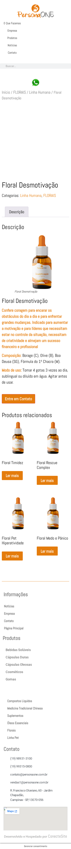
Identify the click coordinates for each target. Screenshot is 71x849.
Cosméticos (14, 672)
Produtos (12, 38)
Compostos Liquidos (19, 701)
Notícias (12, 45)
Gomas (11, 679)
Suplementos (15, 715)
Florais (11, 730)
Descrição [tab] (16, 211)
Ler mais (12, 475)
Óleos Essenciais (17, 723)
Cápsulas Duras (17, 657)
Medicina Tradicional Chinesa (25, 708)
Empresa (12, 31)
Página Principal (13, 628)
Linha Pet (13, 738)
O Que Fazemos (12, 23)
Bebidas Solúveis (18, 650)
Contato (12, 53)
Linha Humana (39, 92)
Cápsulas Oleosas (19, 664)
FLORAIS (19, 92)
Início (6, 92)
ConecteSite (57, 836)
